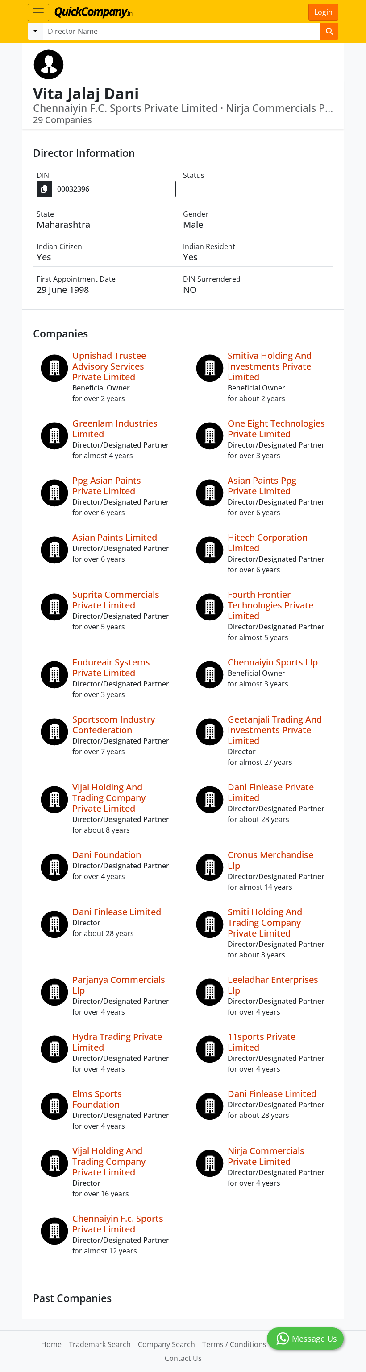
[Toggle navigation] (38, 12)
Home (51, 1344)
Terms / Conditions (234, 1344)
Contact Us (183, 1358)
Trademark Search (100, 1344)
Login (323, 12)
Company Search (166, 1344)
